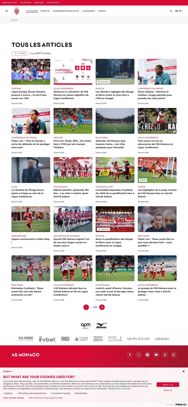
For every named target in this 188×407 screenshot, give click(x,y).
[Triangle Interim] (81, 338)
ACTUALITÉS (32, 11)
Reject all (168, 390)
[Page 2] (102, 307)
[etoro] (162, 338)
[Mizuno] (101, 325)
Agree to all (168, 384)
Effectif (45, 11)
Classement (88, 11)
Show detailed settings (13, 398)
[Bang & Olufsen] (115, 338)
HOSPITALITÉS (53, 3)
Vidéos (102, 11)
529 (95, 307)
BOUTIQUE (38, 3)
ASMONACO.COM (9, 3)
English (7, 371)
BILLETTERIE (25, 3)
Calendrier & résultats (66, 11)
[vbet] (47, 338)
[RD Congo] (26, 338)
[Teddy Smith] (98, 338)
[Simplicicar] (138, 338)
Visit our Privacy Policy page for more (45, 398)
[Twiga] (65, 338)
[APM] (85, 325)
